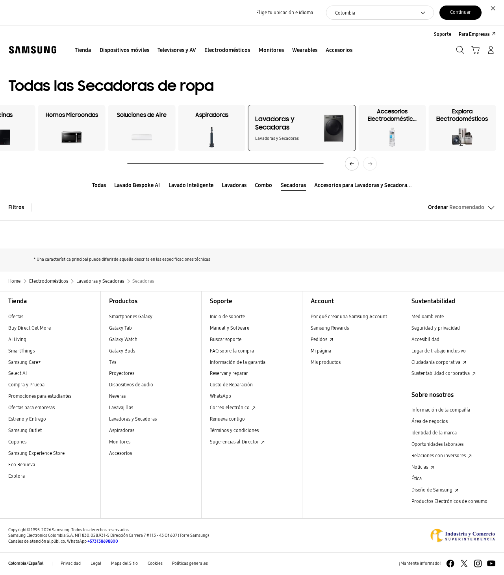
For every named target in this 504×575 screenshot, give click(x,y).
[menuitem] (83, 51)
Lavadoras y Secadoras (133, 419)
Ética (416, 478)
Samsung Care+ (24, 362)
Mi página (321, 351)
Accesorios (120, 453)
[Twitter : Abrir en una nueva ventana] (464, 563)
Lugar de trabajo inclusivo (438, 351)
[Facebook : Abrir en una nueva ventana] (450, 563)
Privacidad (71, 563)
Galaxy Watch (123, 339)
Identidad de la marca (434, 433)
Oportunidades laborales (437, 444)
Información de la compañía (440, 410)
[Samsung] (32, 50)
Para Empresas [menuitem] (474, 34)
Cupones (17, 442)
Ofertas (15, 316)
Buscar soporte (225, 339)
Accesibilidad (425, 339)
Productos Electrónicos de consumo (449, 501)
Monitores (119, 442)
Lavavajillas (121, 407)
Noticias (420, 467)
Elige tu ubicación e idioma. (285, 12)
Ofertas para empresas (31, 407)
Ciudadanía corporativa (436, 362)
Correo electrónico (230, 407)
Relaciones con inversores (439, 455)
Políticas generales (190, 563)
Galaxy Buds (122, 351)
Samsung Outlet (25, 430)
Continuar (460, 12)
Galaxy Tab (120, 328)
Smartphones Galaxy (130, 316)
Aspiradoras (121, 430)
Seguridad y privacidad (435, 328)
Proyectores (121, 373)
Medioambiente (427, 316)
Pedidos (319, 339)
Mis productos (326, 362)
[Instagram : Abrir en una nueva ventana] (478, 563)
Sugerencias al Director (235, 442)
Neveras (117, 396)
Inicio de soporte (227, 316)
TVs (112, 362)
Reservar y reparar (229, 373)
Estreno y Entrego (27, 419)
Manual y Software (229, 328)
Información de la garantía (237, 362)
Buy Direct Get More (29, 328)
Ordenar (456, 207)
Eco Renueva (21, 464)
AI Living (17, 339)
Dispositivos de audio (131, 385)
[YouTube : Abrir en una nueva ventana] (491, 563)
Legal (96, 563)
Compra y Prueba (26, 385)
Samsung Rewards (330, 328)
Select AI (17, 373)
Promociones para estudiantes (39, 396)
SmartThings (21, 351)
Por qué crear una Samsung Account (349, 316)
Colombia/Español (25, 563)
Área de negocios (429, 421)
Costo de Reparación (231, 385)
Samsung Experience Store (36, 453)
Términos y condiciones (234, 430)
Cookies (155, 563)
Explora (16, 476)
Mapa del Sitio (124, 563)
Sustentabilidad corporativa (441, 373)
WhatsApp (220, 396)
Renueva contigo (227, 419)
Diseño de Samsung (432, 490)
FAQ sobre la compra (232, 351)
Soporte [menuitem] (442, 34)
